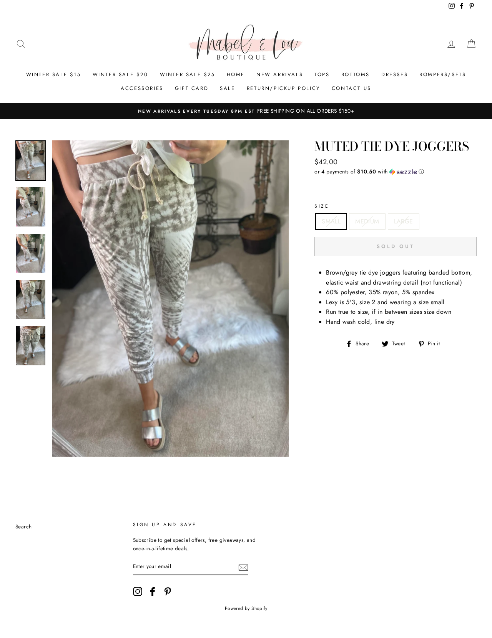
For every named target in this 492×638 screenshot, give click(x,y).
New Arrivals (279, 74)
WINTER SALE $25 (187, 74)
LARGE (403, 221)
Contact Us (351, 88)
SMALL (331, 221)
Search (23, 526)
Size (321, 206)
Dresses (394, 74)
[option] (246, 111)
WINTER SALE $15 (53, 74)
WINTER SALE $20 (120, 74)
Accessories (142, 88)
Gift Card (191, 88)
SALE (227, 88)
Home (236, 74)
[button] (395, 171)
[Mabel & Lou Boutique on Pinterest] (167, 591)
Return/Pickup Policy (283, 88)
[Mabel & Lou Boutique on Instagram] (137, 591)
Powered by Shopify (246, 608)
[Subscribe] (243, 567)
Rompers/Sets (442, 74)
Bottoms (355, 74)
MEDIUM (367, 221)
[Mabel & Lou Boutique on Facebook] (152, 591)
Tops (321, 74)
